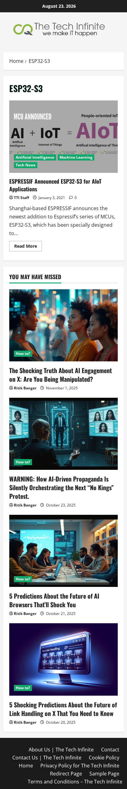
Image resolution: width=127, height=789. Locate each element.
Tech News (25, 165)
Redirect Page (66, 773)
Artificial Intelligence (35, 157)
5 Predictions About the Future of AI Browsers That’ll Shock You (54, 600)
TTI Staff (21, 197)
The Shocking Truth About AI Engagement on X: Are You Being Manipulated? (60, 375)
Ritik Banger (25, 388)
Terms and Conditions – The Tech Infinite (75, 781)
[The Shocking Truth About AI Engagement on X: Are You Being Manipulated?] (63, 325)
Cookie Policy (104, 757)
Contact (110, 749)
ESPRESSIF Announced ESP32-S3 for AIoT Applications (63, 136)
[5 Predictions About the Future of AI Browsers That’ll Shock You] (63, 551)
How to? (23, 353)
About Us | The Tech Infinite (61, 749)
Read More (28, 247)
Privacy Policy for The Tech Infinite (79, 765)
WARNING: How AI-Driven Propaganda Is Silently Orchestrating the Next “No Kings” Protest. (61, 487)
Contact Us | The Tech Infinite (46, 757)
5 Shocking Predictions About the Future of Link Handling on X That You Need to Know (63, 709)
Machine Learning (75, 157)
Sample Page (104, 773)
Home (26, 765)
